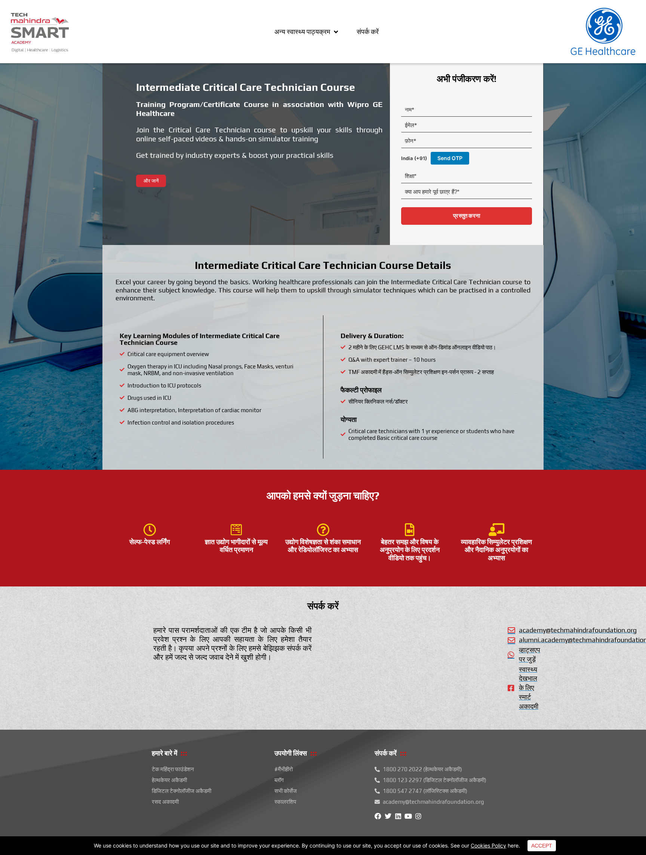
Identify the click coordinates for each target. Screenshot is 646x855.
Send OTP (449, 158)
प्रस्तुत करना (466, 215)
